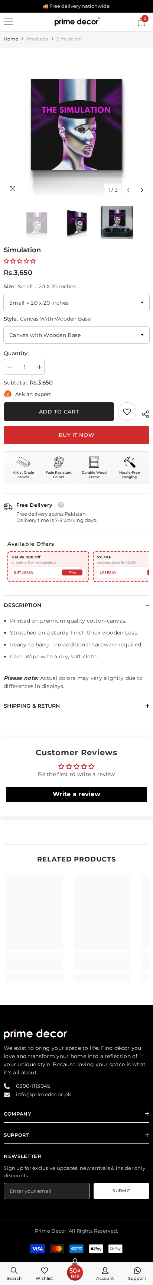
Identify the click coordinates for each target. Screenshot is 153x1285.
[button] (128, 190)
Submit (121, 1190)
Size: (40, 286)
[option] (76, 124)
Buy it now (77, 435)
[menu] (8, 21)
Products (37, 39)
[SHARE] (142, 413)
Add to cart (59, 411)
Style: (47, 318)
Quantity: (16, 353)
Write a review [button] (76, 794)
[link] (127, 411)
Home (11, 39)
